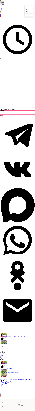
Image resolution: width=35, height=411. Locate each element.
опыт (5, 379)
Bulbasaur (9, 379)
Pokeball (4, 379)
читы (24, 379)
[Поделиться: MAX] (17, 222)
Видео (2, 402)
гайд (30, 379)
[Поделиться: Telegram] (17, 152)
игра (31, 379)
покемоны (28, 379)
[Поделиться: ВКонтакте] (17, 187)
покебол (19, 379)
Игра (1, 385)
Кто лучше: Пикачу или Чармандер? (3, 18)
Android (3, 379)
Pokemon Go (7, 379)
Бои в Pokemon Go (19, 405)
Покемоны (3, 406)
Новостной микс (3, 405)
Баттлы (2, 401)
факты (0, 379)
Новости (2, 384)
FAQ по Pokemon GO (2, 355)
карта (23, 379)
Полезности (27, 11)
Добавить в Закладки (2, 4)
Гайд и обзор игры (1, 356)
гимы (10, 379)
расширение (14, 379)
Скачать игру (1, 10)
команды (21, 379)
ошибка (18, 379)
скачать (16, 379)
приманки (11, 379)
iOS (1, 379)
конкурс (26, 379)
